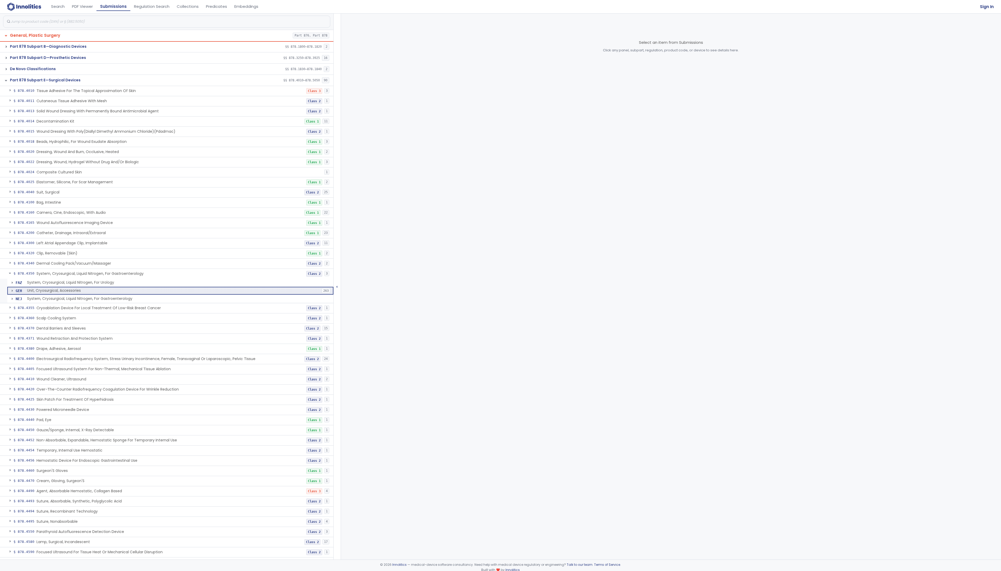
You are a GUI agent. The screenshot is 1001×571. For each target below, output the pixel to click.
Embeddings (246, 6)
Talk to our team (580, 564)
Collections (188, 6)
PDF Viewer (82, 6)
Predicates (216, 6)
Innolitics (399, 564)
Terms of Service (607, 564)
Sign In (987, 7)
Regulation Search (151, 6)
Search (58, 6)
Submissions (113, 6)
